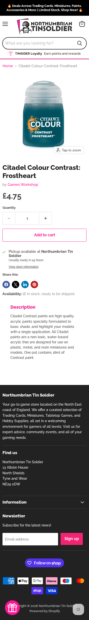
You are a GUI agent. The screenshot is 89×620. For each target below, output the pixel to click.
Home (7, 66)
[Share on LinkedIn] (25, 284)
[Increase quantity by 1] (45, 218)
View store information (24, 267)
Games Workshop (23, 184)
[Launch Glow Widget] (12, 607)
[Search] (79, 43)
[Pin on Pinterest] (34, 284)
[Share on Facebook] (6, 284)
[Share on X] (15, 284)
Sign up (72, 538)
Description (22, 307)
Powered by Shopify (44, 611)
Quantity (9, 207)
